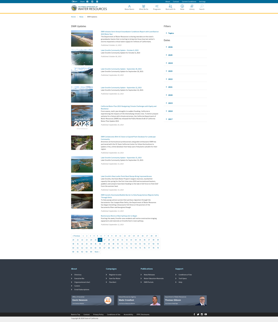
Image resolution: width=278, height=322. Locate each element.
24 (91, 240)
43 (87, 244)
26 (100, 240)
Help (180, 282)
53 (131, 244)
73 (131, 248)
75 (140, 248)
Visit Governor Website (78, 303)
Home (73, 17)
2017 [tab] (170, 119)
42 (82, 244)
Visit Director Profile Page (171, 303)
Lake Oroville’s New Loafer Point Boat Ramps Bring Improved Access (126, 176)
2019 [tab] (170, 103)
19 (156, 236)
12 (125, 236)
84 (91, 252)
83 (87, 252)
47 (104, 244)
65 (95, 248)
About (167, 1)
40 (73, 244)
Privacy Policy (98, 314)
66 (100, 248)
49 (113, 244)
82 (82, 252)
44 (91, 244)
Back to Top (75, 314)
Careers (77, 286)
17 (147, 236)
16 (142, 236)
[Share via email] (97, 1)
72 (127, 248)
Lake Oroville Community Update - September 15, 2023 (121, 157)
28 (109, 240)
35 (140, 240)
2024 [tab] (170, 63)
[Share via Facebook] (87, 1)
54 (136, 244)
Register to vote (115, 275)
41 (78, 244)
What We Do (143, 9)
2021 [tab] (170, 87)
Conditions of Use (185, 275)
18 (151, 236)
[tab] (185, 33)
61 (78, 248)
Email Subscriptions (81, 289)
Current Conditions (189, 1)
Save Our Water (114, 278)
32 (127, 240)
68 (109, 248)
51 (122, 244)
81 (78, 252)
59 (158, 244)
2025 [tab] (170, 55)
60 (73, 248)
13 (129, 236)
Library (191, 9)
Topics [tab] (171, 33)
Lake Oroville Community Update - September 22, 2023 (121, 87)
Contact (176, 1)
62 (82, 248)
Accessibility (128, 314)
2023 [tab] (170, 71)
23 (87, 240)
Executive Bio (79, 278)
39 (158, 240)
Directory (77, 275)
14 (134, 236)
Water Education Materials (154, 278)
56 (144, 244)
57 (149, 244)
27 (104, 240)
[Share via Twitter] (92, 1)
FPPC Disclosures (143, 314)
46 (100, 244)
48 (109, 244)
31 (122, 240)
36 (144, 240)
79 (158, 248)
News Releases (149, 275)
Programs (157, 9)
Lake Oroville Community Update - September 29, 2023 (121, 69)
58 (153, 244)
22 (82, 240)
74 (136, 248)
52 (127, 244)
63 (87, 248)
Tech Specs (183, 278)
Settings (202, 1)
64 (91, 248)
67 (104, 248)
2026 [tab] (170, 47)
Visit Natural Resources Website (127, 303)
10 (116, 236)
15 (138, 236)
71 (122, 248)
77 (149, 248)
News (182, 9)
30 (118, 240)
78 (153, 248)
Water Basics (129, 9)
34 (136, 240)
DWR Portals (148, 282)
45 (95, 244)
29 (113, 240)
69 (113, 248)
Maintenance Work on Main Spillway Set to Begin (119, 216)
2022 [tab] (170, 79)
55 (140, 244)
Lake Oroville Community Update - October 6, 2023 (119, 50)
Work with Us (170, 9)
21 (78, 240)
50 (118, 244)
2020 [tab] (170, 95)
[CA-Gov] (74, 1)
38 (153, 240)
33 (131, 240)
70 (118, 248)
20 (73, 240)
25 (95, 240)
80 (73, 252)
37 (149, 240)
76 (144, 248)
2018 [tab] (170, 111)
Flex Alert (112, 282)
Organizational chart (82, 282)
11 (120, 236)
